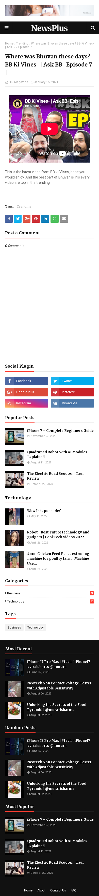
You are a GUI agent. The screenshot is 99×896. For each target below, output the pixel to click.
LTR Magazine (18, 82)
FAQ (73, 890)
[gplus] (26, 392)
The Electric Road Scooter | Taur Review (55, 476)
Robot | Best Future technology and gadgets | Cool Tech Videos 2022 (58, 535)
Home (9, 43)
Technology (50, 601)
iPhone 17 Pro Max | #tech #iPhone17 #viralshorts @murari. (58, 664)
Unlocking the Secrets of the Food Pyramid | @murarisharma (56, 707)
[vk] (72, 403)
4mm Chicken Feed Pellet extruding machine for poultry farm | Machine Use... (58, 559)
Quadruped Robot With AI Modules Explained (57, 454)
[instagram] (26, 403)
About (41, 890)
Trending (22, 43)
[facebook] (26, 381)
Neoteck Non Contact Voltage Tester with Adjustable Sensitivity (59, 685)
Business (50, 593)
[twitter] (72, 381)
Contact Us (58, 890)
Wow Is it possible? (44, 511)
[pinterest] (72, 392)
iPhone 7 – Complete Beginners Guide (60, 431)
